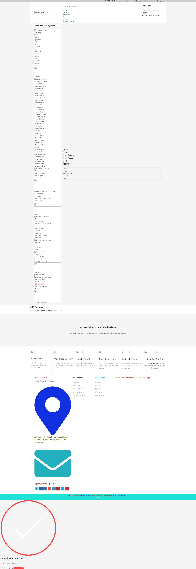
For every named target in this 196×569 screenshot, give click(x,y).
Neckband (38, 196)
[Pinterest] (58, 488)
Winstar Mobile (39, 166)
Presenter (37, 238)
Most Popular (69, 155)
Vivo (35, 35)
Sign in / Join (145, 15)
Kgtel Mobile (38, 135)
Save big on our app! (139, 1)
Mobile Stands (39, 175)
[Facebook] (41, 488)
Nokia (36, 42)
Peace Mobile (39, 152)
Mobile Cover (39, 171)
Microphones (39, 289)
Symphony (38, 40)
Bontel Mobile (39, 100)
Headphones (39, 194)
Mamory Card (39, 228)
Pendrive (37, 233)
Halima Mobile (39, 121)
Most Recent (68, 158)
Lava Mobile (38, 88)
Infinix (36, 56)
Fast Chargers (39, 256)
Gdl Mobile (38, 84)
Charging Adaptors (40, 173)
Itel (35, 49)
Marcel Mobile (39, 138)
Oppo (36, 44)
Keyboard (37, 226)
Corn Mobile (38, 112)
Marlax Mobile (39, 140)
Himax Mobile (39, 128)
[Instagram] (45, 488)
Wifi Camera (38, 284)
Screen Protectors (40, 178)
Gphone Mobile (39, 117)
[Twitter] (36, 488)
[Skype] (62, 488)
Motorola (37, 51)
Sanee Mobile (39, 157)
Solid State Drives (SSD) (42, 223)
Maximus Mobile (40, 86)
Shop (65, 152)
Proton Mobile (39, 95)
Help (126, 1)
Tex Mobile (38, 159)
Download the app (152, 363)
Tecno (36, 63)
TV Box (36, 282)
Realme (37, 54)
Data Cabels (38, 254)
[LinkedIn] (54, 488)
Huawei (37, 47)
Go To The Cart (18, 568)
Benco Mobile (39, 103)
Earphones (38, 201)
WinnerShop (85, 496)
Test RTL (107, 1)
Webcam (37, 231)
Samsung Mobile (40, 154)
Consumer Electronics (44, 311)
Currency (150, 1)
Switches (37, 247)
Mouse (36, 219)
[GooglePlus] (49, 488)
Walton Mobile (39, 93)
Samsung (37, 33)
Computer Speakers (41, 235)
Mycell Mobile (39, 150)
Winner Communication (118, 496)
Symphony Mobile (40, 81)
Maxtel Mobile (39, 124)
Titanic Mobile (39, 164)
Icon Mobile (38, 131)
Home (65, 149)
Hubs (36, 249)
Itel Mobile (38, 105)
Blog (65, 161)
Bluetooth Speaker (40, 286)
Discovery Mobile (40, 114)
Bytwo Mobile (39, 107)
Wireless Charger (40, 259)
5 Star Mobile (38, 91)
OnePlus (37, 61)
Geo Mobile (38, 147)
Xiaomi (36, 37)
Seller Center (116, 1)
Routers (37, 245)
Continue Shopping (6, 568)
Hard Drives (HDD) (40, 221)
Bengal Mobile (39, 98)
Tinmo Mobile (39, 161)
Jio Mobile (37, 133)
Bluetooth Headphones (42, 198)
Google (36, 66)
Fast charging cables (41, 261)
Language (160, 1)
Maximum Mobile (40, 145)
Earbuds (37, 203)
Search (80, 6)
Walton (36, 58)
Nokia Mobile (38, 126)
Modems (37, 242)
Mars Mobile (38, 142)
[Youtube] (67, 488)
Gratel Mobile (39, 110)
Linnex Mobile (39, 119)
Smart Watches (39, 279)
